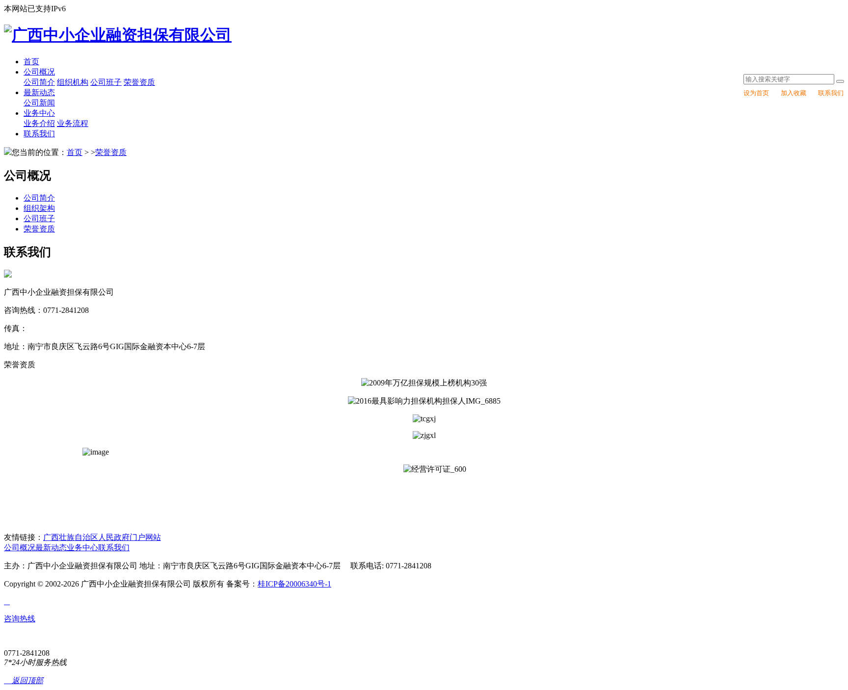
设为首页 (756, 93)
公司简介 (39, 82)
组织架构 (39, 208)
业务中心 (39, 113)
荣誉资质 (139, 82)
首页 (31, 61)
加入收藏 (793, 93)
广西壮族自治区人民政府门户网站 (102, 537)
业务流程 (72, 123)
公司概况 (39, 72)
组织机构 (72, 82)
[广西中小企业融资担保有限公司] (118, 35)
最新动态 (39, 92)
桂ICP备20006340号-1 (294, 584)
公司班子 (106, 82)
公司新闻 (39, 103)
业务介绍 (39, 123)
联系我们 (831, 93)
